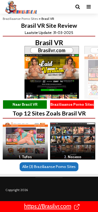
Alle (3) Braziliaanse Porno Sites (49, 166)
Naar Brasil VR (25, 104)
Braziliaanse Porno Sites (20, 19)
